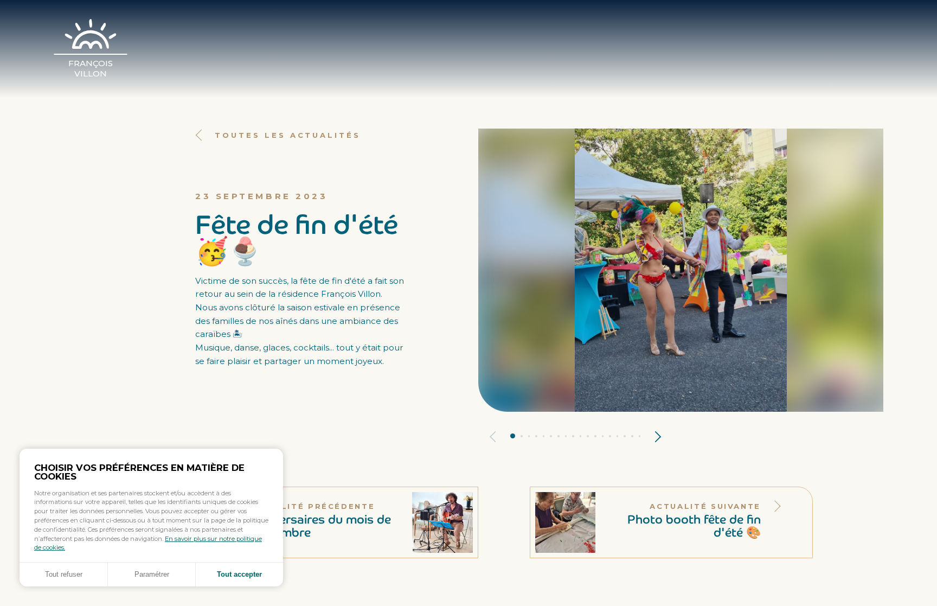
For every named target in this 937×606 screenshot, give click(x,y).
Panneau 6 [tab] (551, 436)
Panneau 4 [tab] (536, 436)
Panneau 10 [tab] (581, 436)
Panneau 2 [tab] (522, 436)
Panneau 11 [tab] (588, 436)
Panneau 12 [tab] (595, 436)
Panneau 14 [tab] (610, 436)
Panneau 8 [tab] (566, 436)
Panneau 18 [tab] (640, 436)
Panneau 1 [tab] (512, 435)
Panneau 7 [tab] (558, 436)
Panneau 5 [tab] (544, 436)
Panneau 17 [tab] (632, 436)
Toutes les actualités (288, 135)
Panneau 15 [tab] (618, 436)
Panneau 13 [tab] (603, 436)
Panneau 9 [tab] (573, 436)
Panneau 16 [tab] (625, 436)
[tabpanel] (680, 270)
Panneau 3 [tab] (529, 436)
